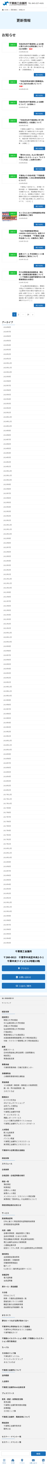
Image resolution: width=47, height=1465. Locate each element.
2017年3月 (7, 835)
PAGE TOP (43, 1453)
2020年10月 (7, 642)
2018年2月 (7, 785)
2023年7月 (7, 493)
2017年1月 (7, 844)
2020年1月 (7, 682)
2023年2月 (7, 516)
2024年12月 (7, 417)
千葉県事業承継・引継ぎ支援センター (18, 1067)
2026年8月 (7, 327)
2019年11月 (7, 691)
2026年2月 (7, 354)
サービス (5, 1213)
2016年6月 (7, 875)
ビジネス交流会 (10, 1100)
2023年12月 (7, 471)
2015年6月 (7, 929)
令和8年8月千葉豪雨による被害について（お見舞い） (31, 103)
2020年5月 (7, 664)
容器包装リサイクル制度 (13, 1301)
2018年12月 (7, 741)
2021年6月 (7, 606)
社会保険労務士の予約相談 (14, 1029)
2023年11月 (7, 475)
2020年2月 (7, 678)
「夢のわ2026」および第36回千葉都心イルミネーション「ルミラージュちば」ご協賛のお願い (32, 157)
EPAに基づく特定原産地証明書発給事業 (19, 1221)
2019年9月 (7, 700)
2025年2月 (7, 408)
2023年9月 (7, 484)
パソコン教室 (9, 1138)
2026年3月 (7, 350)
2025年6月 (7, 390)
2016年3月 (7, 889)
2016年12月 (7, 848)
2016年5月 (7, 880)
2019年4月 (7, 722)
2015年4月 (7, 938)
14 (28, 315)
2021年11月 (7, 583)
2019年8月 (7, 705)
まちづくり (6, 1315)
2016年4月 (7, 884)
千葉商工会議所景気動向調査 (15, 1405)
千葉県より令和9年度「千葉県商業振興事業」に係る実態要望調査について (32, 177)
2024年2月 (7, 462)
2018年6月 (7, 767)
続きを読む (39, 75)
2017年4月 (7, 830)
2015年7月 (7, 925)
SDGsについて (9, 1295)
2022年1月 (7, 574)
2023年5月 (7, 502)
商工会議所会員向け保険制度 (15, 1242)
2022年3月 (7, 565)
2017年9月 (7, 808)
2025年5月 (7, 394)
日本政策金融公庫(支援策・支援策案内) (19, 1052)
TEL (43, 1463)
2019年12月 (7, 687)
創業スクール (9, 1049)
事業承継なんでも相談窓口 (14, 1034)
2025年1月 (7, 412)
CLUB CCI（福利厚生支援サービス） (18, 1268)
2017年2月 (7, 839)
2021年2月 (7, 624)
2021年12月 (7, 579)
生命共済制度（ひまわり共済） (16, 1236)
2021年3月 (7, 619)
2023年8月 (7, 489)
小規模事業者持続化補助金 (14, 1076)
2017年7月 (7, 817)
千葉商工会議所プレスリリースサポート (19, 1123)
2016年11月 (7, 853)
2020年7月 (7, 655)
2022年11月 (7, 529)
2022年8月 (7, 543)
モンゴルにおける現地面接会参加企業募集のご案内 (32, 213)
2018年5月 (7, 772)
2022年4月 (7, 561)
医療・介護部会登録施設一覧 (15, 1298)
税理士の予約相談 (11, 1020)
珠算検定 (7, 1187)
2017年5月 (7, 826)
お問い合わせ (33, 1463)
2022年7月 (7, 547)
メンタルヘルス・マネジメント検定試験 (19, 1196)
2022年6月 (7, 552)
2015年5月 (7, 934)
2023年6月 (7, 498)
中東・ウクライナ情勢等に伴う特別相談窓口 (21, 1040)
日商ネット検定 (10, 1190)
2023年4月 (7, 507)
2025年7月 (7, 386)
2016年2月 (7, 893)
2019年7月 (7, 709)
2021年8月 (7, 597)
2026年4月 (7, 345)
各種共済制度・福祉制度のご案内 (17, 1233)
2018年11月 (7, 745)
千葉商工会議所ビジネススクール (17, 1141)
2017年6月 (7, 821)
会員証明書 (8, 1280)
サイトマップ (6, 1003)
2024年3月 (7, 457)
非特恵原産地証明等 (11, 1224)
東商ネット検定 (10, 1193)
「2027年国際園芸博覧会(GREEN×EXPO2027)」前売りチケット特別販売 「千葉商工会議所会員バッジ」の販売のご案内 (32, 234)
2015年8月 (7, 920)
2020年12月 (7, 633)
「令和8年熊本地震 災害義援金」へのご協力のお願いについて (32, 83)
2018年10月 (7, 749)
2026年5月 (7, 340)
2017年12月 (7, 794)
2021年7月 (7, 601)
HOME (13, 1463)
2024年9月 (7, 430)
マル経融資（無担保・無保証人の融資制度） (21, 1085)
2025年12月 (7, 363)
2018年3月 (7, 781)
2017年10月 (7, 803)
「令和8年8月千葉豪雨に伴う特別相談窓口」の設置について (31, 121)
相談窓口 (7, 1055)
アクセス (22, 1463)
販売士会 (7, 1428)
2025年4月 (7, 399)
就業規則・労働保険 (11, 1260)
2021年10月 (7, 588)
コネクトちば (9, 1091)
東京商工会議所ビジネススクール (17, 1144)
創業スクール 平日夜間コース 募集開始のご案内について (31, 255)
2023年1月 (7, 520)
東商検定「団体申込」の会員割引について (20, 1199)
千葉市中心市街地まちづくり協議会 (18, 1329)
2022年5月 (7, 556)
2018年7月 (7, 763)
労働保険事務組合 (11, 1262)
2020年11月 (7, 637)
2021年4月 (7, 615)
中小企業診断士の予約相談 (14, 1023)
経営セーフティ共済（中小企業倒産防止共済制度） (24, 1248)
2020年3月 (7, 673)
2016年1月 (7, 898)
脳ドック (7, 1265)
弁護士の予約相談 (11, 1026)
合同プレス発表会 (11, 1106)
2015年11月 (7, 907)
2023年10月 (7, 480)
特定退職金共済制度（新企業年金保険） (19, 1239)
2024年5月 (7, 448)
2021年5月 (7, 610)
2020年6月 (7, 660)
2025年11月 (7, 367)
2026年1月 (7, 359)
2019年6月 (7, 714)
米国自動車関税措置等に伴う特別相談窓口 (20, 1037)
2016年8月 (7, 866)
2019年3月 (7, 727)
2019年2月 (7, 731)
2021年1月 (7, 628)
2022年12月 (7, 525)
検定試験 (7, 1135)
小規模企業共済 (10, 1245)
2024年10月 (7, 426)
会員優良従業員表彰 (11, 1257)
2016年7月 (7, 871)
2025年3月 (7, 403)
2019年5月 (7, 718)
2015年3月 (7, 943)
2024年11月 (7, 421)
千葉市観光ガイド (11, 1332)
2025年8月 (7, 381)
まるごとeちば (9, 1362)
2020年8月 (7, 651)
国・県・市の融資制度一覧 (14, 1088)
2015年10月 (7, 911)
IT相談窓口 (8, 1032)
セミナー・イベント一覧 (11, 1436)
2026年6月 (7, 336)
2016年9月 (7, 862)
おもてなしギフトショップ (14, 1103)
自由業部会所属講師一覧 (13, 1307)
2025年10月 (7, 372)
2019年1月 (7, 736)
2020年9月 (7, 646)
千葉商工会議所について (11, 1370)
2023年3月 (7, 511)
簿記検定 (7, 1184)
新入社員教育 (9, 1132)
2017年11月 (7, 799)
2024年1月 (7, 466)
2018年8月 (7, 758)
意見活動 (7, 1402)
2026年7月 (7, 332)
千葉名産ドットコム (11, 1356)
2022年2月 (7, 570)
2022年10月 (7, 534)
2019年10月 (7, 695)
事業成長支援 (9, 1058)
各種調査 (7, 1408)
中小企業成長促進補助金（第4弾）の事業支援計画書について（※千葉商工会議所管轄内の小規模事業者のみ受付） (32, 276)
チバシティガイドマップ (13, 1359)
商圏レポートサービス (12, 1117)
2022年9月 (7, 538)
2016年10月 (7, 857)
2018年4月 (7, 776)
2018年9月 (7, 754)
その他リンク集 (10, 1411)
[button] (23, 968)
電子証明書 (8, 1277)
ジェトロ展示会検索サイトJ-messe (18, 1120)
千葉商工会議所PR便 (12, 1111)
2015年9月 (7, 916)
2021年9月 (7, 592)
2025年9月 (7, 376)
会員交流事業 (9, 1108)
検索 (38, 1453)
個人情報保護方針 (8, 998)
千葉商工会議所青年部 (12, 1425)
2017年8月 (7, 812)
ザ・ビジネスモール (11, 1114)
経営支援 (5, 1011)
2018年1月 (7, 790)
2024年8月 (7, 435)
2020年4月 (7, 669)
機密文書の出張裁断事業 (13, 1304)
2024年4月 (7, 453)
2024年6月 (7, 444)
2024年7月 (7, 439)
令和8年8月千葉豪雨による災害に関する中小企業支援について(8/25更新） (31, 46)
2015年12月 (7, 902)
